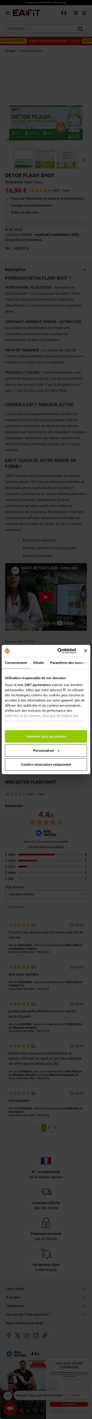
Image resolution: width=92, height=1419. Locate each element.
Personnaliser (43, 750)
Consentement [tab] (16, 663)
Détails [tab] (38, 663)
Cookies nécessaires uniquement (46, 764)
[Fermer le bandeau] (85, 650)
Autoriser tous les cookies (46, 736)
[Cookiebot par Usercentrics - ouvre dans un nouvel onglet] (58, 651)
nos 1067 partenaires (34, 684)
